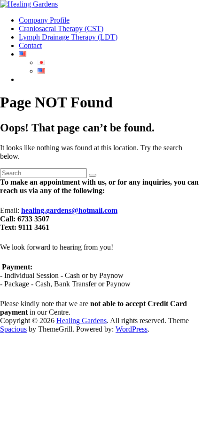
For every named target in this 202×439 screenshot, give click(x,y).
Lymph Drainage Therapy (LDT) (68, 37)
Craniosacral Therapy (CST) (61, 28)
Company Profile (44, 20)
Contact (30, 45)
